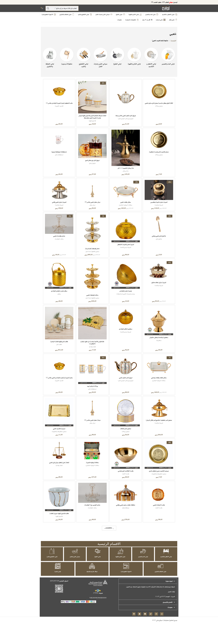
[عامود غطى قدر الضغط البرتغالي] (92, 535)
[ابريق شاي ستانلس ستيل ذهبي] (125, 582)
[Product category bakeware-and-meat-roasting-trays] (100, 58)
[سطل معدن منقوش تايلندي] (59, 274)
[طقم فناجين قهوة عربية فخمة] (59, 497)
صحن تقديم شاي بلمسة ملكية (159, 152)
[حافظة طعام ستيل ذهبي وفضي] (125, 493)
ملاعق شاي (159, 239)
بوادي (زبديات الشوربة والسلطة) (125, 294)
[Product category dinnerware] (151, 58)
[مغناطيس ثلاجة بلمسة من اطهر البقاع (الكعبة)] (92, 323)
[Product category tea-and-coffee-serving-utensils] (134, 57)
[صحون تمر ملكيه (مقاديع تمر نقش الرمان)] (159, 408)
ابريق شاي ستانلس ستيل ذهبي (126, 598)
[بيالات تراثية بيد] (92, 369)
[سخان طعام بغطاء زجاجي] (159, 365)
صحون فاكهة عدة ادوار (92, 251)
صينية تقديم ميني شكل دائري (159, 471)
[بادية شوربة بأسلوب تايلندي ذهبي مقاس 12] (59, 365)
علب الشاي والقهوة (59, 558)
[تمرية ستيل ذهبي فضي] (59, 190)
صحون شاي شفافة (125, 428)
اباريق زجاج (92, 163)
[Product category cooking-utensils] (117, 57)
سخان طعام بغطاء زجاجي (159, 377)
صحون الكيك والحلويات (59, 431)
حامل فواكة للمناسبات (92, 248)
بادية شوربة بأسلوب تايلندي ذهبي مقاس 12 (59, 377)
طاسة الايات (125, 474)
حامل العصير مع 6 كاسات (92, 505)
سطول (59, 294)
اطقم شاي (59, 344)
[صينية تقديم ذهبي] (59, 412)
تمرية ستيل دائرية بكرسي (158, 202)
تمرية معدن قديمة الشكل (125, 244)
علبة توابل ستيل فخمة (59, 556)
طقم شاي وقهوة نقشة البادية (59, 341)
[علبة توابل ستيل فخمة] (59, 539)
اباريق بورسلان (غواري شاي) (125, 118)
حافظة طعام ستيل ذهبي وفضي (125, 505)
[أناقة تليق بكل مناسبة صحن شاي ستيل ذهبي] (159, 91)
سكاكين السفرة (126, 558)
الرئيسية (173, 40)
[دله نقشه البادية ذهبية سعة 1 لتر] (59, 582)
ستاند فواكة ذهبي (92, 295)
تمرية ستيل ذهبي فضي (59, 202)
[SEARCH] (48, 8)
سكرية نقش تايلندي (125, 329)
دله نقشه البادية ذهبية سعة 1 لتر (59, 598)
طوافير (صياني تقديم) (158, 550)
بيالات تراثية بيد (92, 386)
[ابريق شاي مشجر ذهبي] (125, 365)
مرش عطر (92, 205)
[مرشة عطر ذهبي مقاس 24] (92, 408)
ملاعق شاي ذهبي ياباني (159, 236)
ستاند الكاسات (59, 239)
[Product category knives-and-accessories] (84, 58)
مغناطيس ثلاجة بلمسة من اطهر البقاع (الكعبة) (92, 342)
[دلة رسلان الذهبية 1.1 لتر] (125, 148)
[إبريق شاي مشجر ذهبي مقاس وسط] (125, 97)
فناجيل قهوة (92, 120)
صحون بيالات (159, 106)
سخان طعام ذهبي (125, 202)
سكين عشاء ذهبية (125, 556)
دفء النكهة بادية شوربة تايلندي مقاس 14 (59, 103)
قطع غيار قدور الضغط (92, 550)
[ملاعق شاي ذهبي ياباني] (159, 224)
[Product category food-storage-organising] (50, 58)
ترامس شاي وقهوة (59, 601)
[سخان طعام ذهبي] (125, 190)
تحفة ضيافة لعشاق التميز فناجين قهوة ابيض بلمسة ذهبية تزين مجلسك (92, 116)
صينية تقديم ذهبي (59, 428)
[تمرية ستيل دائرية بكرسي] (159, 190)
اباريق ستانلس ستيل (125, 601)
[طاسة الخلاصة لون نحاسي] (125, 454)
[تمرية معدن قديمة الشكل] (125, 228)
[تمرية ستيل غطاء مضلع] (159, 270)
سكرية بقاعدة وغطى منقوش (159, 337)
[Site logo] (165, 8)
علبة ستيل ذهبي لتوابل (159, 598)
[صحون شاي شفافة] (125, 412)
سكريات (158, 340)
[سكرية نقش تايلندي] (125, 317)
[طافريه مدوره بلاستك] (159, 535)
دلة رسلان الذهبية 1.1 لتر (126, 168)
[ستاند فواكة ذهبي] (92, 276)
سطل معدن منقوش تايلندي (59, 291)
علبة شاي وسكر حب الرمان (92, 598)
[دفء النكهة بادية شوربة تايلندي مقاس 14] (59, 91)
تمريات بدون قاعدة (125, 247)
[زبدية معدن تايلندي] (125, 274)
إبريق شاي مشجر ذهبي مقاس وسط (126, 115)
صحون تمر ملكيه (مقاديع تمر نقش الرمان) (159, 420)
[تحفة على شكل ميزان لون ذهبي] (59, 450)
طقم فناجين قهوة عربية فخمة (59, 513)
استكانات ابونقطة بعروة (59, 152)
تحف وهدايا (92, 346)
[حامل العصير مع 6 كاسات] (92, 493)
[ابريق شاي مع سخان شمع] (92, 144)
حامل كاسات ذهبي (59, 236)
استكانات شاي (59, 154)
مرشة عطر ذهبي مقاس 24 (92, 420)
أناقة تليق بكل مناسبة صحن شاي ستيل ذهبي (159, 103)
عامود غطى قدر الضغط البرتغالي (92, 547)
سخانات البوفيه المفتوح (125, 205)
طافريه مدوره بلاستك (159, 547)
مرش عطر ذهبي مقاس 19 (92, 202)
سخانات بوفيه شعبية (92, 462)
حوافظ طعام (125, 508)
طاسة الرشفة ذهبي (159, 505)
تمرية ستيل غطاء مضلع (159, 282)
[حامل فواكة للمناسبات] (92, 230)
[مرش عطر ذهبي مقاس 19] (92, 190)
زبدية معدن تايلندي (126, 291)
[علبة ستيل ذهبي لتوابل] (159, 582)
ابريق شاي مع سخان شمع (92, 160)
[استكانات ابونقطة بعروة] (59, 140)
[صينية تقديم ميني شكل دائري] (159, 454)
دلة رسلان (125, 171)
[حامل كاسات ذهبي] (59, 224)
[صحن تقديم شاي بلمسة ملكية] (159, 140)
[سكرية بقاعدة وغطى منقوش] (159, 321)
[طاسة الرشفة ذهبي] (159, 493)
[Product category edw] (67, 57)
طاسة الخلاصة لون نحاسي (125, 471)
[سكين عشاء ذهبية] (125, 539)
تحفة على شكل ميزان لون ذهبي (59, 462)
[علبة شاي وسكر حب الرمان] (92, 582)
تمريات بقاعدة (159, 205)
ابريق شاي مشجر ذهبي (125, 377)
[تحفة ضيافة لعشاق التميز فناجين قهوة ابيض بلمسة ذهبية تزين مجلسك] (92, 97)
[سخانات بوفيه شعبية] (92, 450)
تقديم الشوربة (59, 106)
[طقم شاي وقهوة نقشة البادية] (59, 323)
